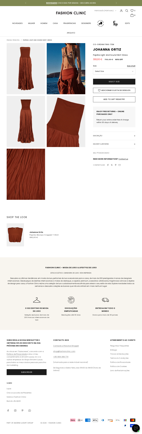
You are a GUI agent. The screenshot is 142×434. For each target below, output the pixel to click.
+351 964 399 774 (60, 357)
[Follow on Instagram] (15, 410)
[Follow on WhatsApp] (29, 410)
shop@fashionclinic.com (64, 351)
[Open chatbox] (136, 428)
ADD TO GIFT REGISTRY (114, 99)
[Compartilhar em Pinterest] (116, 165)
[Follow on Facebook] (8, 410)
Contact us (123, 159)
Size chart (131, 66)
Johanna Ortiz (36, 232)
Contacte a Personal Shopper (66, 346)
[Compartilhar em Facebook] (108, 165)
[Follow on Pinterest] (22, 410)
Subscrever (26, 372)
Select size (114, 81)
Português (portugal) (104, 11)
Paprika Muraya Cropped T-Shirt (44, 235)
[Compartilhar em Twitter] (112, 165)
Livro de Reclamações (120, 370)
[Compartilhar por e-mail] (119, 165)
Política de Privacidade (17, 354)
